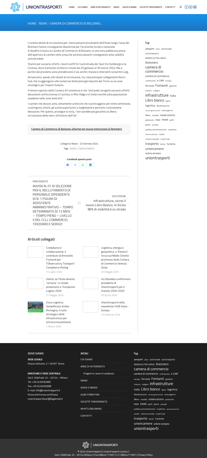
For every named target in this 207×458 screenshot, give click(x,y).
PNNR (157, 119)
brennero (73, 148)
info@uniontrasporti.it (48, 390)
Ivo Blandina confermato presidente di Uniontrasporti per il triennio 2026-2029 (116, 285)
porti (172, 120)
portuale (155, 125)
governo (173, 85)
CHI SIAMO (87, 359)
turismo (171, 144)
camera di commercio (86, 148)
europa (168, 80)
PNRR (165, 120)
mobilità (155, 115)
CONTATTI (86, 416)
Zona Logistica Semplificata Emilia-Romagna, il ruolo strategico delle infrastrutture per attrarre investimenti (58, 312)
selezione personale (151, 134)
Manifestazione (163, 105)
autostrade (166, 48)
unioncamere (154, 149)
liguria (168, 101)
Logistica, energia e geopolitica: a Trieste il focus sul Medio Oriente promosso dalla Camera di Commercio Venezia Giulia (115, 257)
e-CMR (160, 80)
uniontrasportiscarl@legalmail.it (45, 399)
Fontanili (161, 85)
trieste (162, 144)
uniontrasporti (157, 158)
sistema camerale (152, 139)
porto (148, 124)
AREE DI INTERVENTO (93, 366)
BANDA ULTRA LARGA (155, 58)
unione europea (153, 153)
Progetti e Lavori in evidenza (98, 373)
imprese (148, 90)
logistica (150, 105)
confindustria (150, 80)
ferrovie (149, 86)
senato (161, 134)
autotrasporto (152, 53)
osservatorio (167, 115)
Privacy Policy (145, 455)
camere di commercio (157, 76)
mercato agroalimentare (152, 110)
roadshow (172, 129)
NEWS (84, 380)
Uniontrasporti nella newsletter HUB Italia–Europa (115, 306)
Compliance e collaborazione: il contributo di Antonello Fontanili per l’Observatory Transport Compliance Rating (60, 257)
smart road (165, 138)
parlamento (149, 120)
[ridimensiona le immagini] (35, 252)
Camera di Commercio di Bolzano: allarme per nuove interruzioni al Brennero (76, 129)
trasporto (152, 144)
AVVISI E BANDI (89, 387)
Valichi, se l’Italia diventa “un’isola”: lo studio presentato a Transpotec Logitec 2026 (60, 285)
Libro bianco (154, 100)
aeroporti (149, 48)
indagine (156, 90)
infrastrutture (157, 95)
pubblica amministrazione (156, 129)
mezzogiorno (167, 110)
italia (173, 96)
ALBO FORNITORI (90, 394)
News (75, 143)
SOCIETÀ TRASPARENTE (94, 401)
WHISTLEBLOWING (91, 409)
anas (158, 48)
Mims (148, 115)
